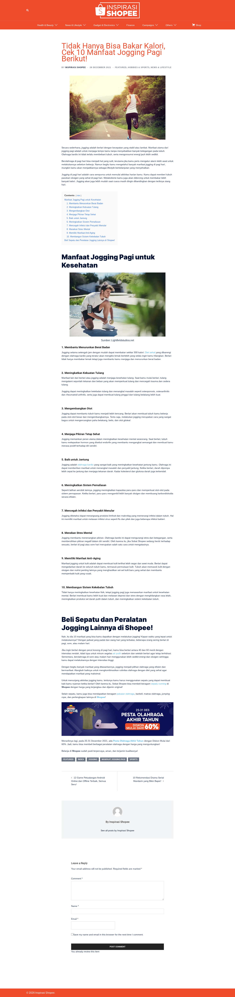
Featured (121, 67)
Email (74, 919)
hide (78, 195)
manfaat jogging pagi (113, 759)
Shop (198, 25)
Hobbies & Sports (138, 67)
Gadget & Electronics (104, 25)
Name (75, 906)
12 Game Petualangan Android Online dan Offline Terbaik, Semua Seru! (88, 781)
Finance (130, 25)
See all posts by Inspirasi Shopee (117, 830)
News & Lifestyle (73, 25)
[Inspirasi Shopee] (117, 10)
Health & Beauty (45, 25)
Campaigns (148, 25)
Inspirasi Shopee (75, 67)
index (81, 759)
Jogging (92, 759)
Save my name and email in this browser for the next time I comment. (108, 934)
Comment (76, 878)
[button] (27, 10)
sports (133, 759)
